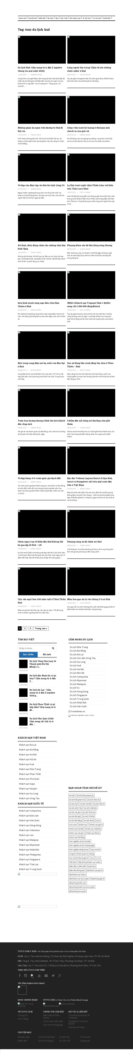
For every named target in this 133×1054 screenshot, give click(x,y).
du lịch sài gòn (75, 812)
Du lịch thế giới (46, 1040)
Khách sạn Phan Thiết (30, 774)
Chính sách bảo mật (53, 1021)
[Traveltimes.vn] (76, 711)
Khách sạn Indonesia (29, 830)
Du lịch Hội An (99, 804)
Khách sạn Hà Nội (28, 754)
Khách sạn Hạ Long (28, 793)
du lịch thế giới (75, 816)
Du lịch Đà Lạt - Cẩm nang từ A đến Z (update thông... (42, 692)
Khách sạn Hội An (27, 759)
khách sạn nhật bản (93, 829)
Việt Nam (72, 862)
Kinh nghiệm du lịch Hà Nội (79, 841)
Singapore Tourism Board (78, 1022)
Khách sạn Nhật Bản (29, 849)
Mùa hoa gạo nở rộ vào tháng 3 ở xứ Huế (88, 599)
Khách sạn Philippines (30, 854)
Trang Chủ (22, 18)
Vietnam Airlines (76, 1027)
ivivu (98, 820)
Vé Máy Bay (87, 18)
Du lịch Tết (64, 1040)
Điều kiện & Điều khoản (51, 1016)
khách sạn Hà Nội (76, 829)
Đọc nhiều (28, 654)
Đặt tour (64, 18)
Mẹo (57, 18)
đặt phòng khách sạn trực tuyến (81, 887)
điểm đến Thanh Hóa (87, 866)
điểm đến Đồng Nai (76, 870)
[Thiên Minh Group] (51, 1004)
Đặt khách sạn (75, 18)
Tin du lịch (85, 1037)
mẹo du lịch (95, 849)
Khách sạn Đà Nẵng (29, 749)
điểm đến (73, 866)
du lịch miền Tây (75, 808)
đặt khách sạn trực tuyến (79, 879)
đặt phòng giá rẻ (97, 879)
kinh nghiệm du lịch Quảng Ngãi (81, 845)
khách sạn (83, 824)
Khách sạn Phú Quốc (29, 778)
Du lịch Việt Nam (47, 1037)
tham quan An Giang (85, 854)
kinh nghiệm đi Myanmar (79, 849)
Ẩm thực (50, 18)
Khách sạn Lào (26, 835)
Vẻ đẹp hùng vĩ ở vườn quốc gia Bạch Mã (39, 478)
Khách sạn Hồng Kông (30, 825)
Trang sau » (41, 628)
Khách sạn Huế (26, 764)
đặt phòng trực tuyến (77, 891)
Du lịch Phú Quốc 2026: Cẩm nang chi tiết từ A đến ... (41, 721)
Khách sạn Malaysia (29, 840)
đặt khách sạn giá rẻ (94, 870)
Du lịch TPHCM (88, 816)
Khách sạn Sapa (27, 783)
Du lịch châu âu (94, 799)
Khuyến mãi (23, 1037)
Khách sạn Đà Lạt (27, 744)
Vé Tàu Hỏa (97, 18)
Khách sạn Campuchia (30, 810)
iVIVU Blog (23, 1018)
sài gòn (72, 854)
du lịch (71, 795)
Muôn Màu (107, 18)
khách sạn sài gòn (76, 833)
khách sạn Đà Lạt (92, 833)
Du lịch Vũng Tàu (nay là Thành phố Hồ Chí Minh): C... (42, 664)
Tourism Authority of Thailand (78, 1016)
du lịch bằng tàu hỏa (77, 799)
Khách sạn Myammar (29, 844)
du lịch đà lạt (89, 820)
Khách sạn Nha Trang (30, 769)
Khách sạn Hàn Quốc (29, 820)
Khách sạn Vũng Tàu (29, 798)
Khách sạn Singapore (29, 859)
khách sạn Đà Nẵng (77, 837)
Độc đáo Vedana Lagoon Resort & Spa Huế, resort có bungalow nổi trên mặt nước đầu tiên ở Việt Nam (89, 481)
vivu (92, 858)
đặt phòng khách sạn (77, 883)
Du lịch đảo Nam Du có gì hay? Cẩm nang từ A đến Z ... (42, 678)
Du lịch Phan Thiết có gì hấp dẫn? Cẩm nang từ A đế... (42, 707)
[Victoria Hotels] (67, 1003)
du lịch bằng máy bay (85, 795)
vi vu (98, 858)
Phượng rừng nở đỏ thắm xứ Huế (84, 541)
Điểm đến (42, 18)
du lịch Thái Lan (89, 812)
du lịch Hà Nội (85, 804)
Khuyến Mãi (32, 18)
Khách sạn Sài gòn (28, 788)
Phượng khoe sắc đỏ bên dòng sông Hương (89, 245)
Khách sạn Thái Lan (29, 864)
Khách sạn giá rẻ (96, 824)
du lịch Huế (73, 804)
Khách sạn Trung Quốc (30, 869)
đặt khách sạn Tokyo (77, 874)
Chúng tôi (23, 1015)
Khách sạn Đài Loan (29, 815)
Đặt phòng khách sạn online (90, 862)
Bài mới (47, 654)
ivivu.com (73, 824)
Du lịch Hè (64, 1037)
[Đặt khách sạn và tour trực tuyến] (37, 874)
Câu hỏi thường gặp (53, 1024)
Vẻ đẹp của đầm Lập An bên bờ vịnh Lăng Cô (41, 185)
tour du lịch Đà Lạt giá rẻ (78, 858)
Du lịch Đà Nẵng (75, 820)
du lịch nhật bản (90, 808)
